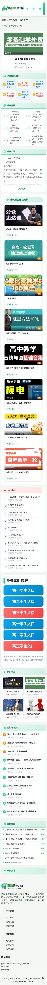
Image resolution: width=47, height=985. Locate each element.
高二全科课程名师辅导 (38, 84)
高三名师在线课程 (38, 94)
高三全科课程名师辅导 (24, 94)
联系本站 (5, 966)
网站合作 (5, 969)
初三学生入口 (23, 612)
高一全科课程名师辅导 (9, 84)
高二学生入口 (23, 635)
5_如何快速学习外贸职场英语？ (15, 140)
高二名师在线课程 (9, 94)
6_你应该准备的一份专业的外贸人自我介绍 (37, 140)
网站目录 (10, 940)
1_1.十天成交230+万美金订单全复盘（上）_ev (15, 116)
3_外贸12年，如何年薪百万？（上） (15, 128)
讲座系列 (13, 20)
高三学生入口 (23, 646)
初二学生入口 (23, 601)
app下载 (9, 917)
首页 (4, 20)
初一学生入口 (23, 590)
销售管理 (24, 20)
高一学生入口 (23, 624)
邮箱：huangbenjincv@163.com (15, 963)
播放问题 (10, 922)
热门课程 (10, 949)
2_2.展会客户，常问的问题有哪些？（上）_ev (37, 116)
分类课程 (10, 945)
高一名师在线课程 (24, 84)
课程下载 (10, 926)
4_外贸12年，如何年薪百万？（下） (37, 128)
